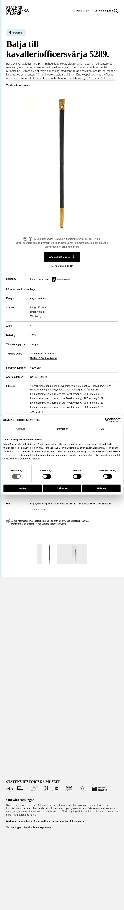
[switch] (46, 476)
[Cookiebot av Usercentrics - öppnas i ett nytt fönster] (107, 420)
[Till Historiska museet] (46, 789)
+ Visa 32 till (36, 412)
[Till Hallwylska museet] (35, 789)
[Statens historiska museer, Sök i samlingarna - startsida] (17, 10)
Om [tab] (102, 428)
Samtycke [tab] (21, 428)
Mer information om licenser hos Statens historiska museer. (39, 524)
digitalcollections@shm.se (37, 827)
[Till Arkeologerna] (10, 789)
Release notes (77, 821)
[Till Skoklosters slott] (69, 789)
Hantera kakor (25, 821)
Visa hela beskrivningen (18, 85)
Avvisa (22, 488)
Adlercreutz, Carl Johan (42, 353)
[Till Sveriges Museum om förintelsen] (99, 789)
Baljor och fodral (38, 298)
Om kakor (11, 821)
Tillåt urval (62, 488)
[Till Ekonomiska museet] (22, 789)
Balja (32, 289)
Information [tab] (62, 428)
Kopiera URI (40, 509)
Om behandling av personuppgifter (50, 821)
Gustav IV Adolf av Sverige (43, 358)
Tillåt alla (101, 488)
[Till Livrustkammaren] (56, 789)
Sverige (34, 344)
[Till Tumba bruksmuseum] (83, 789)
